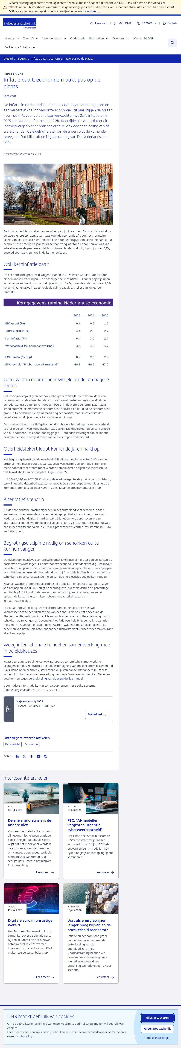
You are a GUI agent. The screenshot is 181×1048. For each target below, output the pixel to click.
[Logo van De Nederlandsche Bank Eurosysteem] (19, 23)
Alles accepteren (157, 1018)
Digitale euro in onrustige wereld (30, 923)
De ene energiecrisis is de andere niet (29, 823)
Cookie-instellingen (157, 1038)
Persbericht (12, 744)
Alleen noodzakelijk (157, 1028)
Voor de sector (52, 38)
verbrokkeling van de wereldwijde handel (56, 678)
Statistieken (96, 38)
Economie (31, 744)
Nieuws (9, 38)
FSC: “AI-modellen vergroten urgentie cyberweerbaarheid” (85, 825)
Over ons (118, 38)
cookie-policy (23, 1036)
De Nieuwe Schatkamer (20, 47)
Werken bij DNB (143, 38)
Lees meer (90, 11)
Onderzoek (77, 38)
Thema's (28, 38)
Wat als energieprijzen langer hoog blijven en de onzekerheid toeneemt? (89, 925)
